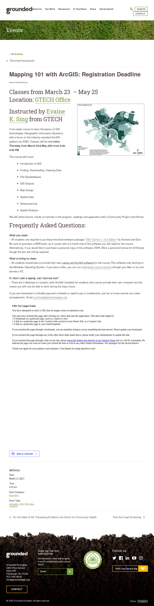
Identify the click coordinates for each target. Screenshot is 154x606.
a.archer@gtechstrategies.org (50, 297)
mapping (13, 506)
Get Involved (106, 9)
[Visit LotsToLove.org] (130, 568)
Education (14, 495)
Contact (140, 14)
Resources (64, 9)
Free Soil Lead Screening (127, 517)
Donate (141, 9)
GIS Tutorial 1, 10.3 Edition (101, 239)
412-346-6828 (14, 576)
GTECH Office (53, 99)
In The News (79, 9)
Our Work (50, 9)
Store (93, 9)
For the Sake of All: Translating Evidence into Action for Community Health (54, 517)
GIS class (29, 503)
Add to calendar (25, 453)
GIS (21, 503)
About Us (37, 9)
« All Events (16, 54)
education (14, 503)
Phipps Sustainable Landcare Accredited (93, 560)
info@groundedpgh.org (18, 579)
